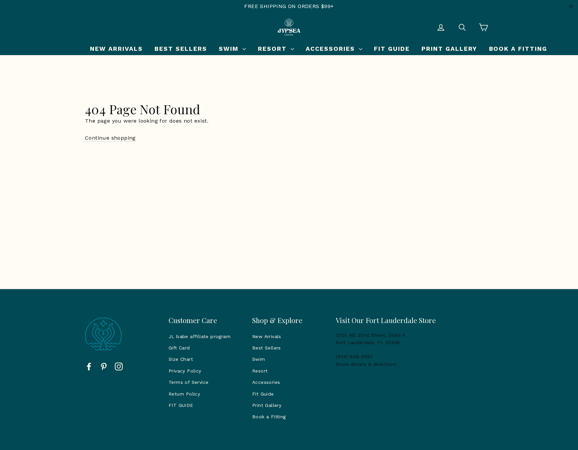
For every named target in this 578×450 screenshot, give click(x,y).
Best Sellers (181, 48)
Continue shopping (110, 138)
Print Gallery (449, 48)
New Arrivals (116, 48)
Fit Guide (392, 48)
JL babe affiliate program (199, 336)
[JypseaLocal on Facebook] (89, 366)
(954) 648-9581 (354, 356)
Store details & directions (366, 364)
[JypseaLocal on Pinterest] (104, 366)
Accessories (331, 48)
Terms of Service (188, 382)
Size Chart (181, 359)
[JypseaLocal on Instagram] (119, 366)
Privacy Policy (185, 370)
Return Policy (184, 394)
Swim (230, 48)
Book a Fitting (518, 48)
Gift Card (179, 347)
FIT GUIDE (181, 405)
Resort (273, 48)
